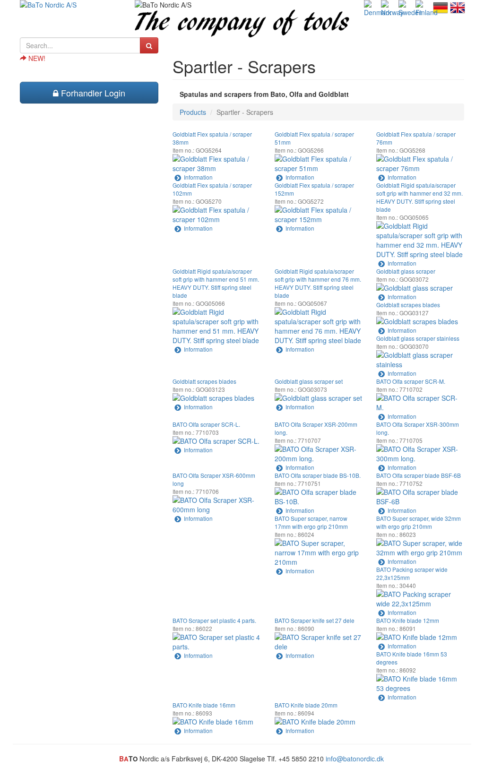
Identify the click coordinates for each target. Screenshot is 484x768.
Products (193, 112)
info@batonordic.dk (355, 758)
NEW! (35, 58)
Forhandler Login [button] (92, 92)
